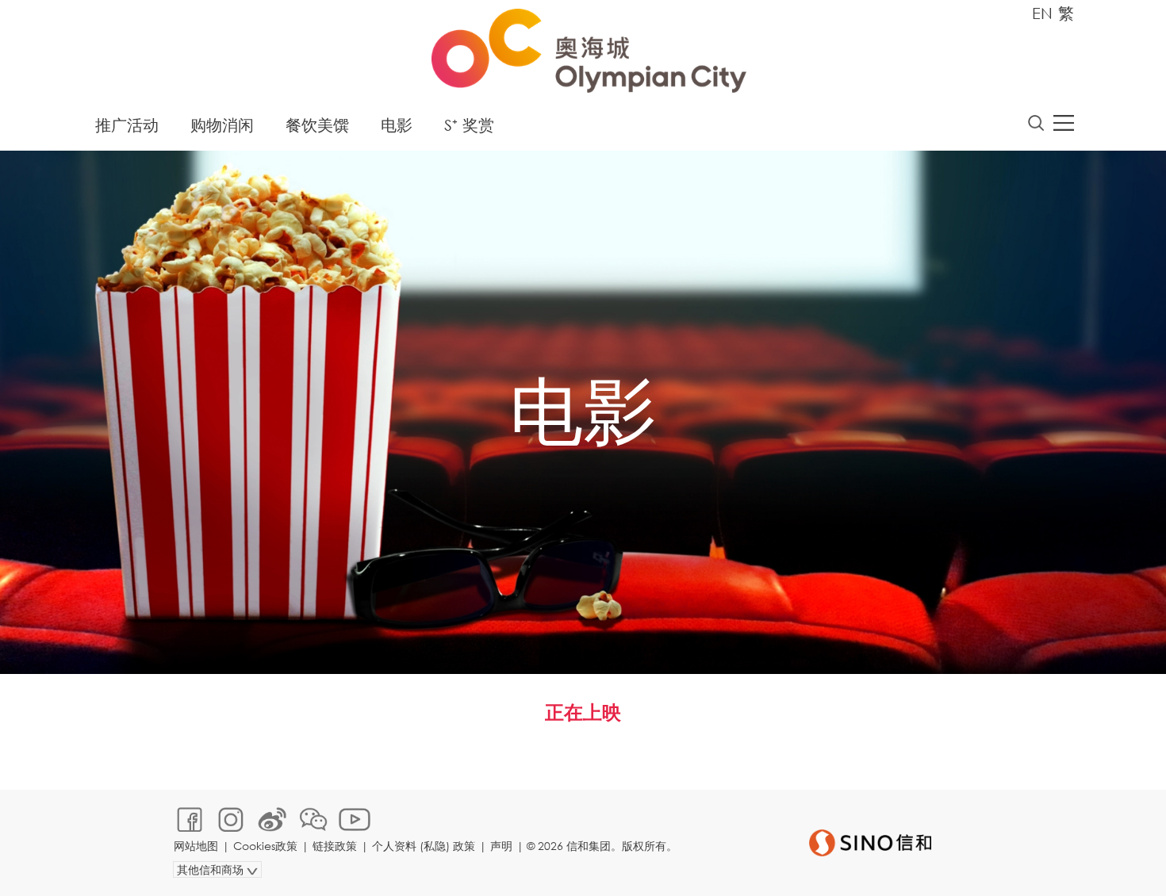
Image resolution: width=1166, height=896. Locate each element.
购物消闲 (222, 125)
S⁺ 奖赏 (469, 125)
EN (1042, 13)
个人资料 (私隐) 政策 (423, 845)
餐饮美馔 (317, 125)
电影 (396, 125)
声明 (501, 845)
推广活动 (127, 125)
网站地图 (196, 845)
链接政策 (335, 845)
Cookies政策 (265, 845)
